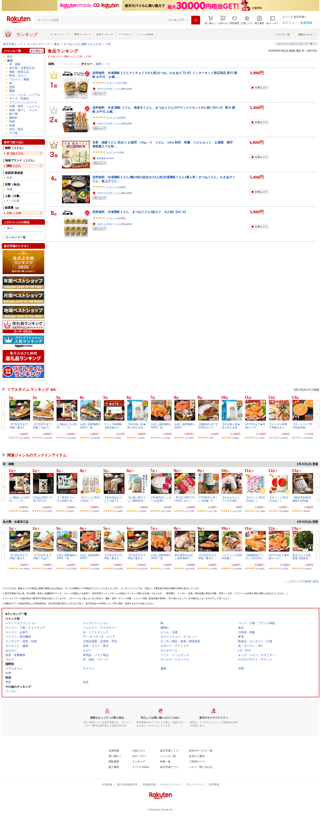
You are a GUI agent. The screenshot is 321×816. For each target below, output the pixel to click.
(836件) (117, 438)
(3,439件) (48, 568)
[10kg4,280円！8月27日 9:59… (42, 499)
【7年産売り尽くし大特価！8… (208, 499)
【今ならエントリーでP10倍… (231, 499)
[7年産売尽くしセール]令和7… (161, 499)
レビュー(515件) (117, 83)
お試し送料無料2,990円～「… (184, 426)
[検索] (195, 20)
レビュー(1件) (115, 152)
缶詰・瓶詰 (16, 129)
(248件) (70, 511)
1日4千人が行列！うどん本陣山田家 (114, 89)
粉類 (12, 121)
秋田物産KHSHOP (105, 158)
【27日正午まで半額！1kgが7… (42, 426)
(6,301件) (307, 568)
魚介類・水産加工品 (22, 68)
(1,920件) (284, 438)
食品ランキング (63, 51)
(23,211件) (237, 511)
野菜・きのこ (17, 75)
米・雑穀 (15, 64)
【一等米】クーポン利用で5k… (66, 499)
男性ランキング (82, 34)
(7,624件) (142, 511)
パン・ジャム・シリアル (24, 94)
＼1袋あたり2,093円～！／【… (67, 426)
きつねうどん (15, 153)
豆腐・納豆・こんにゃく (24, 106)
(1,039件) (118, 568)
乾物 (12, 125)
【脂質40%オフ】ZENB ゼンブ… (208, 426)
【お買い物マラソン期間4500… (136, 499)
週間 (98, 64)
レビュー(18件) (116, 187)
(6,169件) (118, 511)
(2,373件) (260, 438)
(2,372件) (284, 568)
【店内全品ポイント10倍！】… (113, 499)
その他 (13, 132)
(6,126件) (48, 511)
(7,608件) (95, 511)
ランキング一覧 (16, 237)
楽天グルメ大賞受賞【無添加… (301, 557)
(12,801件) (237, 568)
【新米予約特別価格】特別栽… (301, 499)
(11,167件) (190, 511)
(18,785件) (72, 568)
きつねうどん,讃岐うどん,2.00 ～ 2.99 (87, 44)
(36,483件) (25, 568)
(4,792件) (189, 438)
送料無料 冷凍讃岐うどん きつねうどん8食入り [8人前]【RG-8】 (139, 212)
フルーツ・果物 (19, 79)
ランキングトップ (59, 34)
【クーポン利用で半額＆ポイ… (278, 426)
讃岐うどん (14, 165)
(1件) (211, 438)
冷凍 (9, 189)
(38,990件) (284, 511)
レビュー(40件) (116, 117)
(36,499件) (25, 438)
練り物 (13, 113)
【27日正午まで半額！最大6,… (113, 557)
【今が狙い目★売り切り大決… (136, 426)
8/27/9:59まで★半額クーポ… (255, 426)
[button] (223, 20)
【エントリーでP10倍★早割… (302, 426)
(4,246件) (260, 568)
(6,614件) (71, 438)
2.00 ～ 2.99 (14, 213)
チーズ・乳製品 (19, 98)
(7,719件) (166, 438)
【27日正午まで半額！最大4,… (18, 426)
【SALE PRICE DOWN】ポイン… (184, 499)
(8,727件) (213, 511)
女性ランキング (104, 34)
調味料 (13, 117)
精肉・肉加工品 (19, 71)
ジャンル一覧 (282, 34)
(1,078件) (213, 568)
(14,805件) (308, 438)
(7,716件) (166, 568)
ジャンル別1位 (146, 34)
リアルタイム (125, 34)
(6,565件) (24, 511)
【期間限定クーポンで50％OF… (254, 557)
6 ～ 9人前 (13, 200)
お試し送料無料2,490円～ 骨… (90, 426)
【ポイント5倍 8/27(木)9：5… (90, 499)
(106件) (235, 438)
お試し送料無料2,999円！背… (161, 426)
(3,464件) (48, 438)
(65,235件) (166, 511)
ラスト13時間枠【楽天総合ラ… (113, 426)
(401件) (306, 511)
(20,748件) (261, 511)
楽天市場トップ (13, 44)
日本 (9, 177)
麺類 (12, 90)
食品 (56, 44)
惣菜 (12, 87)
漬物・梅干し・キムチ (23, 110)
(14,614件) (190, 568)
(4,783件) (95, 568)
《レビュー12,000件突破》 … (232, 557)
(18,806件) (95, 438)
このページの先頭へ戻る (303, 581)
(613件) (141, 438)
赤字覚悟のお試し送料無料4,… (183, 557)
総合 (10, 56)
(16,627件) (143, 568)
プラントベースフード (23, 102)
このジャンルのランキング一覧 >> (296, 43)
